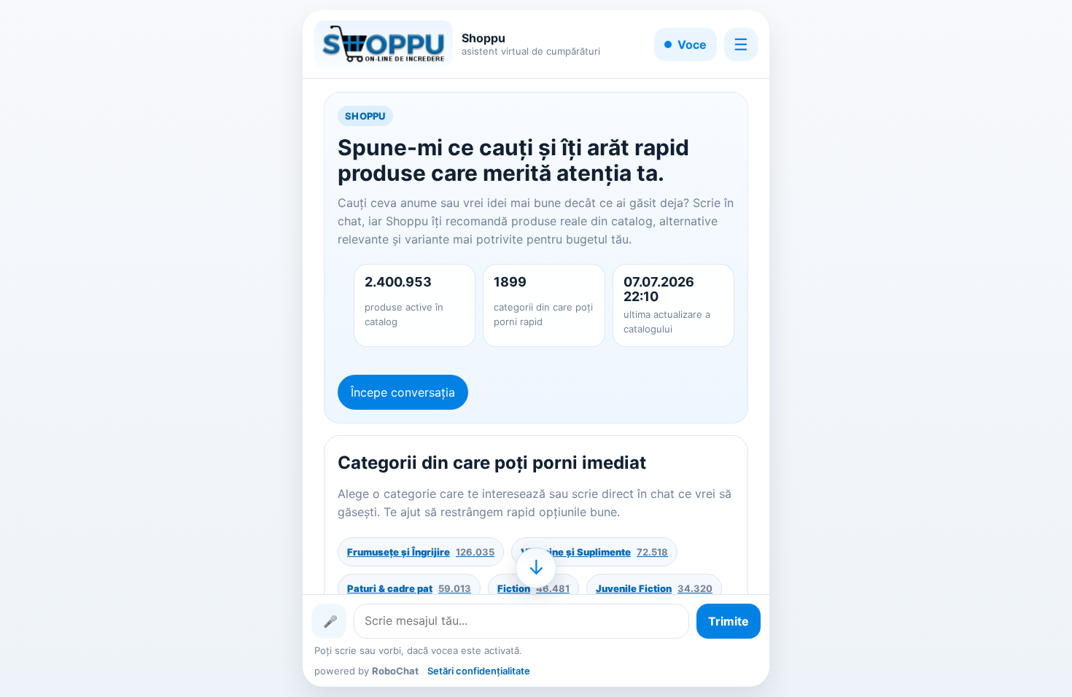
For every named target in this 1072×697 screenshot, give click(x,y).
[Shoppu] (383, 44)
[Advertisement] (131, 348)
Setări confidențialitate (478, 671)
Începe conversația (403, 392)
